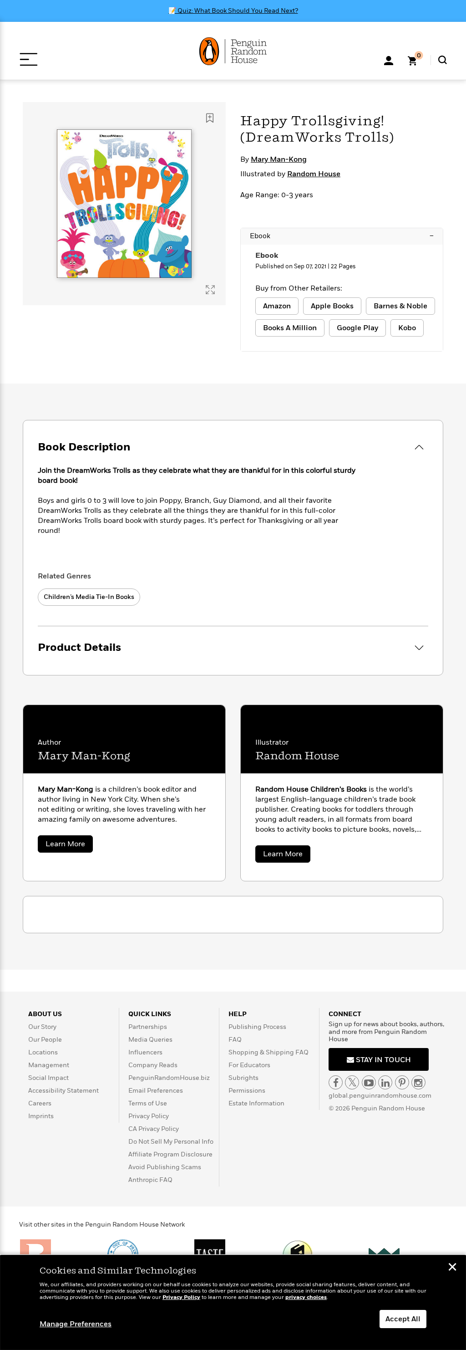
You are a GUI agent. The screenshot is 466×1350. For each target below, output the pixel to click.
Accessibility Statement (63, 1090)
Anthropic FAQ (150, 1180)
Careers (39, 1103)
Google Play (357, 328)
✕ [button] (452, 1268)
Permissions (246, 1090)
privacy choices (306, 1297)
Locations (43, 1052)
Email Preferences (155, 1090)
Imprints (41, 1116)
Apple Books (332, 306)
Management (48, 1065)
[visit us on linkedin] (385, 1082)
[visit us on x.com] (352, 1082)
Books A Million (290, 328)
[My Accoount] (388, 59)
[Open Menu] (28, 59)
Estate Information (256, 1103)
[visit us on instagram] (418, 1082)
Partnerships (147, 1027)
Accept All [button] (402, 1319)
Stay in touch (382, 1060)
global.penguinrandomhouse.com (380, 1095)
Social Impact (48, 1078)
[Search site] (442, 60)
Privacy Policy (148, 1116)
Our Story (42, 1027)
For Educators (249, 1065)
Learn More (69, 846)
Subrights (243, 1078)
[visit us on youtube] (369, 1082)
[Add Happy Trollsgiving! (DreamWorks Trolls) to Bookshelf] (210, 118)
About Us (45, 1014)
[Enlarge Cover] (210, 289)
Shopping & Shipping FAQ (268, 1052)
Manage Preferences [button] (75, 1324)
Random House (313, 174)
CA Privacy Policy (153, 1129)
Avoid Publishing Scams (164, 1167)
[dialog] (233, 1302)
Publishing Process (257, 1027)
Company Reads (152, 1065)
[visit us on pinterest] (402, 1082)
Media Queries (150, 1039)
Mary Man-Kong (279, 159)
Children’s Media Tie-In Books (89, 597)
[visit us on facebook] (336, 1082)
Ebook (342, 236)
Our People (45, 1039)
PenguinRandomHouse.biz (169, 1078)
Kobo (407, 328)
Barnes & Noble (400, 306)
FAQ (235, 1039)
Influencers (145, 1052)
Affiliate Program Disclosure (170, 1154)
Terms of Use (147, 1103)
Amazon (277, 306)
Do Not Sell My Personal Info (170, 1141)
